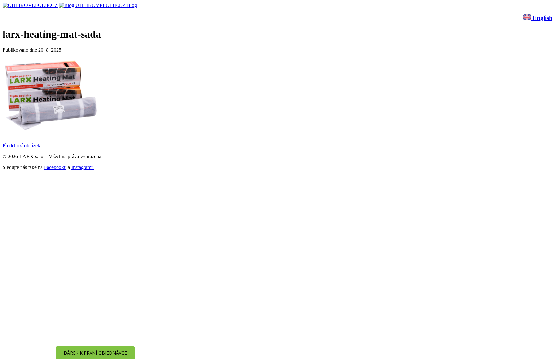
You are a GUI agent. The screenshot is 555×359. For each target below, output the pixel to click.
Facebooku (55, 167)
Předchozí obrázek (21, 145)
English (541, 17)
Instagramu (82, 167)
